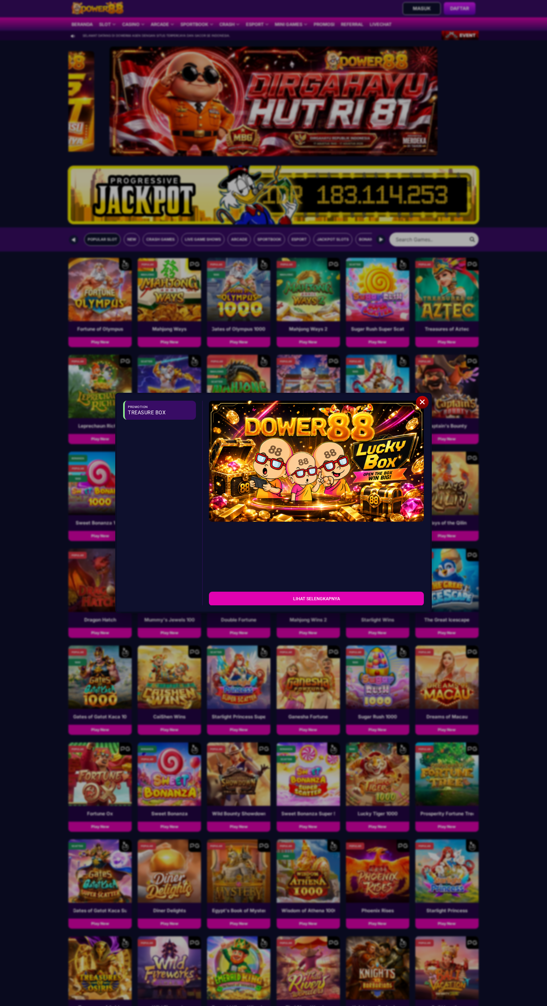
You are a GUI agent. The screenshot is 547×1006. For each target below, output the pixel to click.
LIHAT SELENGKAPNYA (316, 598)
